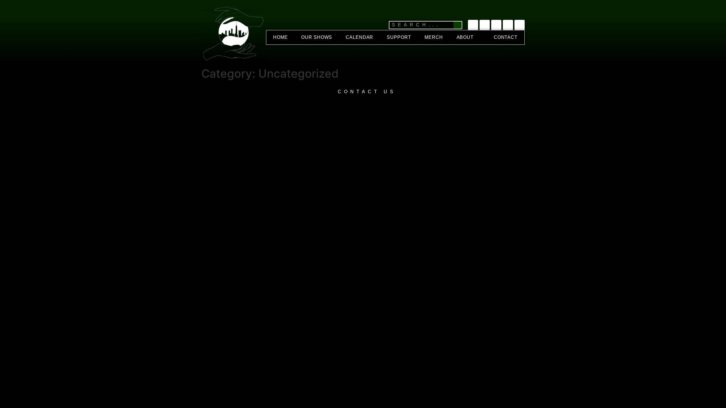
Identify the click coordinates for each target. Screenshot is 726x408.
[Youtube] (485, 25)
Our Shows (316, 37)
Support (399, 37)
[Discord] (519, 25)
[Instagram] (508, 25)
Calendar (359, 37)
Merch (434, 37)
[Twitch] (496, 25)
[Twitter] (473, 25)
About (465, 37)
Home (280, 37)
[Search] (457, 25)
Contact (506, 37)
